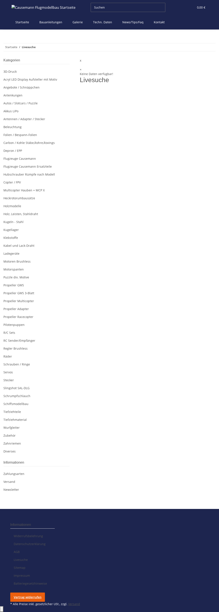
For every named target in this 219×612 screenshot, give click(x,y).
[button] (182, 7)
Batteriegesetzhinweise (30, 583)
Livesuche (21, 560)
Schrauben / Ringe (16, 364)
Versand (9, 482)
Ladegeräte (11, 253)
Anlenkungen (12, 95)
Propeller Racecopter (18, 317)
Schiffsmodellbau (15, 404)
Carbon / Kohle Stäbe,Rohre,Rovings (29, 143)
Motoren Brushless (17, 261)
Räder (7, 356)
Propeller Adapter (16, 309)
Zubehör (9, 435)
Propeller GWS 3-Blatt (18, 293)
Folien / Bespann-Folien (20, 135)
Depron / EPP (12, 151)
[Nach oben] (1, 609)
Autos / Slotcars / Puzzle (20, 103)
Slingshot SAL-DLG (16, 388)
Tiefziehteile (12, 412)
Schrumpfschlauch (16, 396)
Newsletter (11, 490)
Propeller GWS (13, 285)
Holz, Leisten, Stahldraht (20, 214)
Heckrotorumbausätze (19, 198)
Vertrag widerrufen (27, 597)
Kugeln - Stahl (13, 222)
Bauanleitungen (50, 22)
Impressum (22, 576)
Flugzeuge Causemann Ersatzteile (27, 166)
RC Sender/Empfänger (19, 341)
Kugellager (11, 230)
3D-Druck (10, 71)
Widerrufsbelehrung (28, 536)
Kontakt (159, 22)
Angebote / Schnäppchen (21, 87)
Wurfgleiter (11, 428)
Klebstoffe (10, 238)
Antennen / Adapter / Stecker (24, 119)
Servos (8, 372)
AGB (17, 552)
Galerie (78, 22)
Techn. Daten (102, 22)
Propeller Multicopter (18, 301)
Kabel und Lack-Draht (18, 246)
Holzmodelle (12, 206)
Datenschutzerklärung (30, 544)
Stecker (8, 380)
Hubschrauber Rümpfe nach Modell (29, 174)
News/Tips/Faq (133, 22)
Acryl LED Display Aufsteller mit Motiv (30, 79)
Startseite (22, 22)
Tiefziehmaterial (15, 420)
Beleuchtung (12, 127)
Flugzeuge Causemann (19, 159)
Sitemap (19, 568)
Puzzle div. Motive (16, 277)
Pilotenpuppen (14, 325)
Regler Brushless (15, 348)
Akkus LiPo (10, 111)
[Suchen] (168, 7)
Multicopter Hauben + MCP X (24, 190)
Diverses (9, 451)
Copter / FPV (12, 182)
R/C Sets (9, 333)
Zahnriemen (12, 443)
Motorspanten (13, 269)
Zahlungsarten (13, 474)
